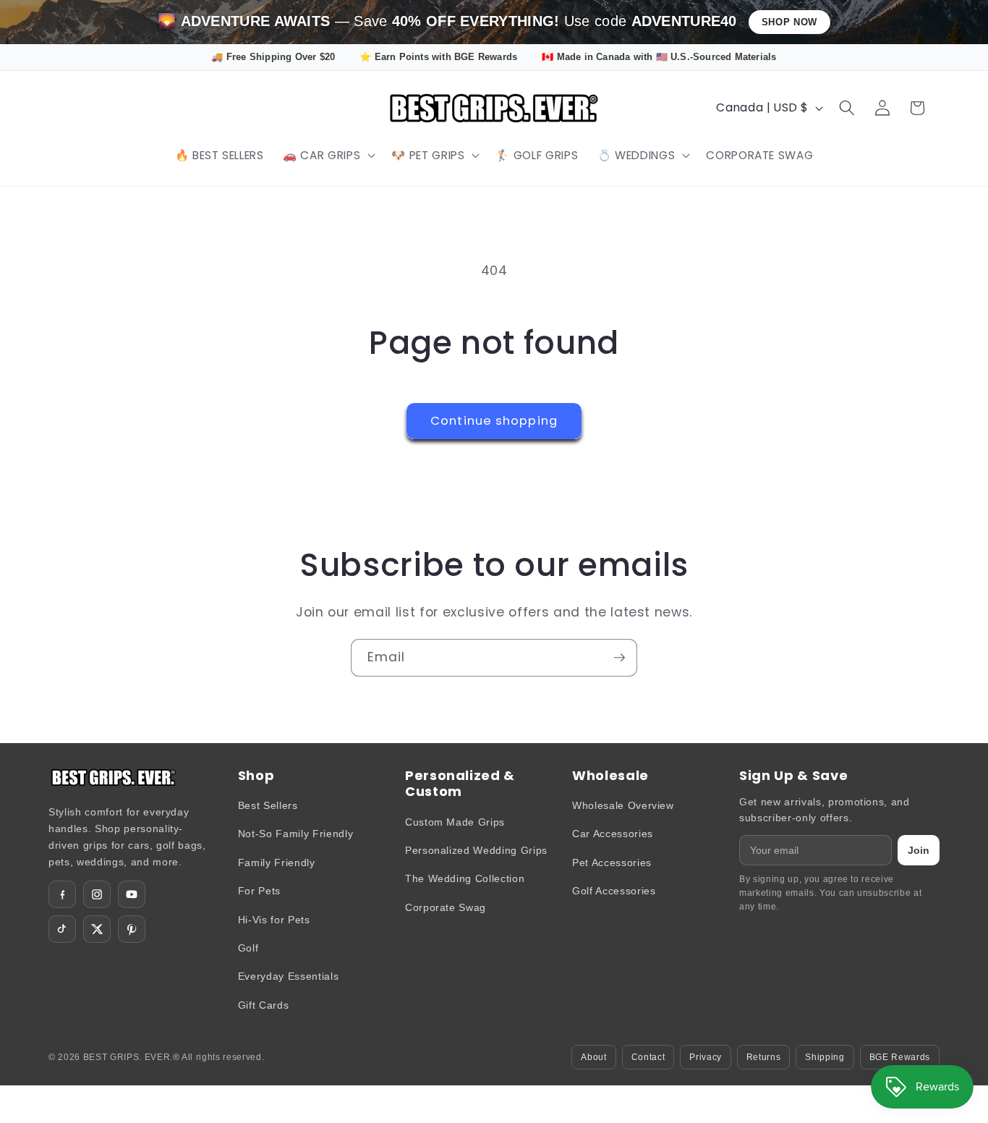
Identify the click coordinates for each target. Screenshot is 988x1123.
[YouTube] (131, 894)
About (593, 1057)
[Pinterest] (131, 929)
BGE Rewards (899, 1057)
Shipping (824, 1057)
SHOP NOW (789, 22)
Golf (248, 948)
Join (918, 850)
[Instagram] (97, 894)
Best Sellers (268, 805)
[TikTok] (62, 929)
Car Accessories (612, 833)
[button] (327, 155)
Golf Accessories (614, 891)
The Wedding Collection (465, 878)
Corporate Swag (445, 907)
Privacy (705, 1057)
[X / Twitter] (97, 929)
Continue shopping (494, 420)
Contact (648, 1057)
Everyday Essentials (288, 976)
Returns (763, 1057)
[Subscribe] (619, 658)
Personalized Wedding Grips (476, 850)
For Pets (259, 891)
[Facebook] (62, 894)
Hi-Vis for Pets (274, 919)
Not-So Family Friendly (296, 833)
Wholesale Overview (623, 805)
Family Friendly (276, 862)
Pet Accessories (612, 862)
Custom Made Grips (455, 822)
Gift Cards (263, 1005)
